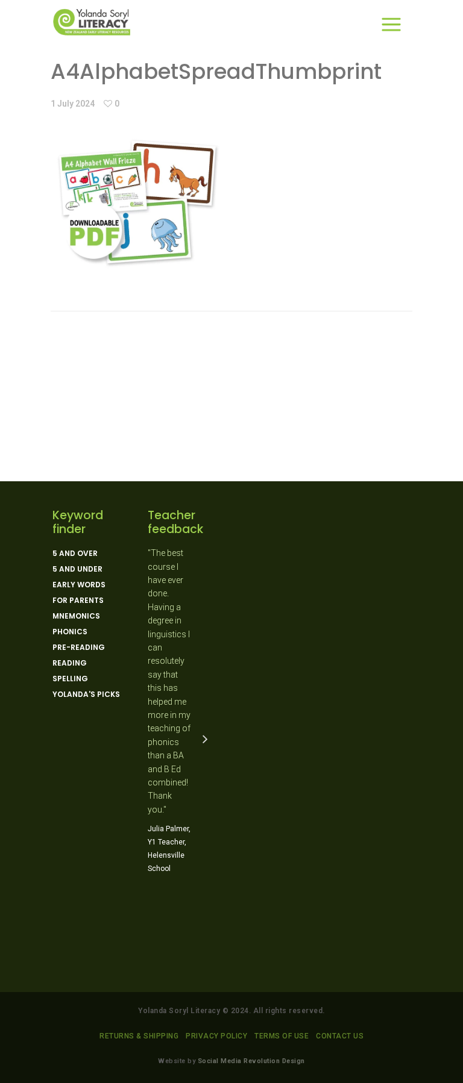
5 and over (75, 554)
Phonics (69, 632)
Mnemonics (76, 616)
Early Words (79, 585)
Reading (69, 663)
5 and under (77, 569)
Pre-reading (78, 647)
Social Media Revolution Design (251, 1061)
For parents (78, 601)
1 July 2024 (73, 103)
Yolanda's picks (86, 694)
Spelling (70, 679)
